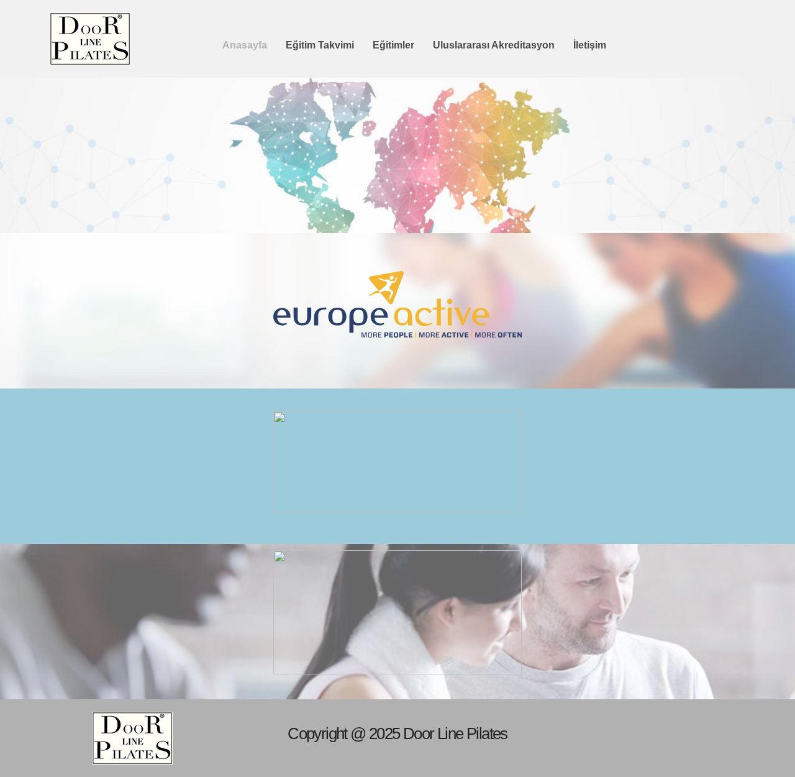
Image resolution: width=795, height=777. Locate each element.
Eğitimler (393, 45)
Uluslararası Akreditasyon (494, 45)
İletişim (589, 45)
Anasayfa (244, 45)
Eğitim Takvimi (320, 45)
